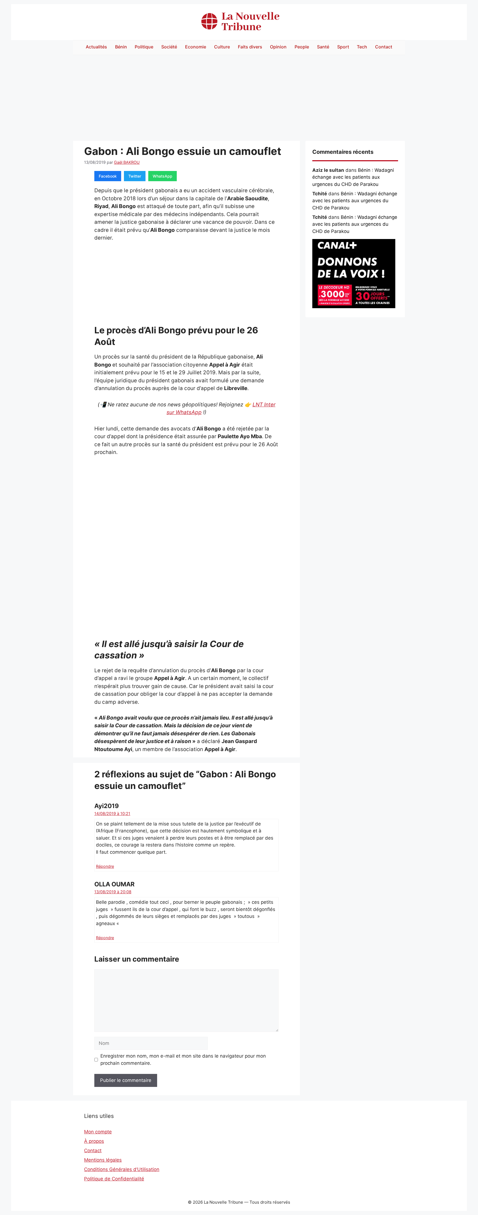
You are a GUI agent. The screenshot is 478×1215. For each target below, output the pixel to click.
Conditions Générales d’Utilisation (121, 1169)
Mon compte (98, 1131)
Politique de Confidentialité (114, 1179)
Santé (323, 47)
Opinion (278, 47)
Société (169, 47)
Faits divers (250, 47)
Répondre (105, 866)
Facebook (108, 176)
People (302, 47)
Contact (383, 47)
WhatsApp (162, 176)
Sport (343, 47)
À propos (94, 1141)
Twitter (134, 176)
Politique (144, 47)
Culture (222, 47)
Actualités (96, 47)
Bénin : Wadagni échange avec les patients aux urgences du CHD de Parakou (353, 177)
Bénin (121, 47)
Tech (362, 47)
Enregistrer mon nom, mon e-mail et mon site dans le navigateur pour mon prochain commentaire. (183, 1059)
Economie (195, 47)
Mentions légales (103, 1160)
